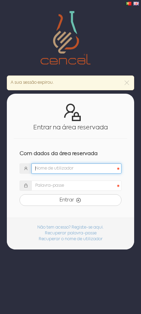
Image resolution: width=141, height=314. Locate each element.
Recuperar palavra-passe (71, 233)
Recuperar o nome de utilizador (71, 239)
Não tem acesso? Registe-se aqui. (70, 227)
